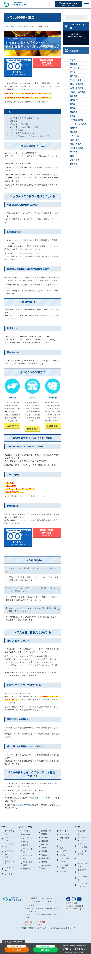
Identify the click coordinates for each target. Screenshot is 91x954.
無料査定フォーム (38, 798)
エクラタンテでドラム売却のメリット (26, 118)
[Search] (84, 17)
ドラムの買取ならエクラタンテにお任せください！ (31, 136)
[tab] (32, 570)
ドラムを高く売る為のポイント (23, 133)
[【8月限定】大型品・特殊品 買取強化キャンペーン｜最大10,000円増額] (76, 39)
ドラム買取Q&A (17, 130)
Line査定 (29, 805)
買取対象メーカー (17, 121)
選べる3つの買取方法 (19, 124)
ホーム (7, 26)
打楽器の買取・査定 (20, 26)
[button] (86, 4)
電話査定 (19, 805)
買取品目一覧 (25, 827)
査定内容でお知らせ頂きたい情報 (24, 127)
